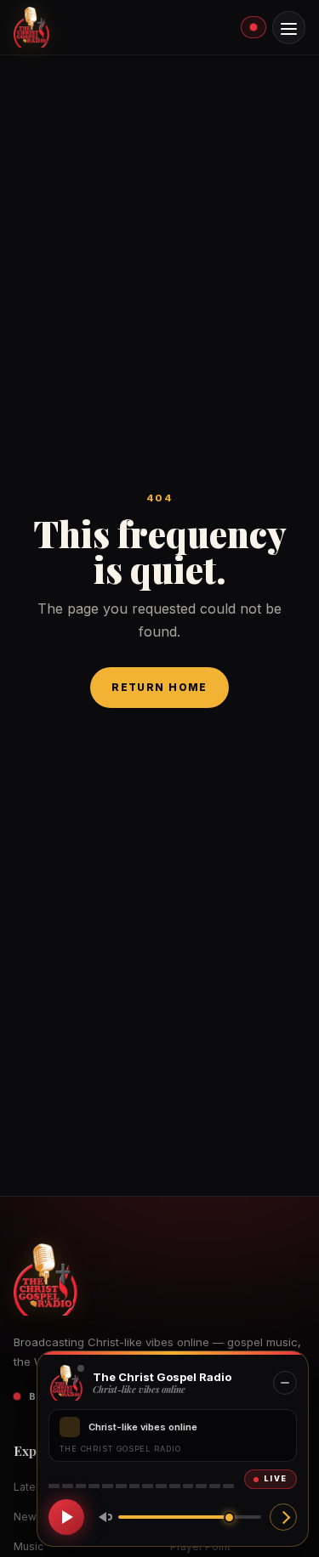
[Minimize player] (285, 1383)
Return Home (159, 687)
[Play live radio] (66, 1517)
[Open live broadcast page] (283, 1517)
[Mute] (102, 1517)
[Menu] (288, 27)
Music (28, 1546)
